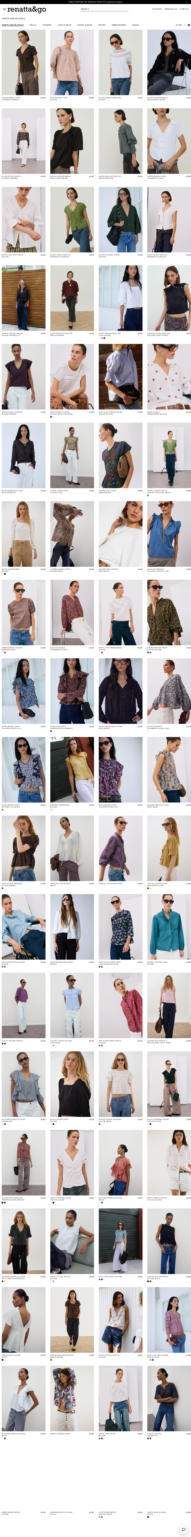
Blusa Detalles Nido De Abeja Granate (61, 334)
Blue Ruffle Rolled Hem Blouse (13, 963)
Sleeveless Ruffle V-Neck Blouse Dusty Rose (159, 1042)
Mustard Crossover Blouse (59, 806)
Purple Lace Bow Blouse (110, 883)
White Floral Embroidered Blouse (157, 413)
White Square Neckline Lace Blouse (110, 334)
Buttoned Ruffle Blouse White (13, 1434)
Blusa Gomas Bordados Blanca (110, 99)
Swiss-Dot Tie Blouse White (60, 884)
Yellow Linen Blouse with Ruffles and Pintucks (157, 884)
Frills (33, 25)
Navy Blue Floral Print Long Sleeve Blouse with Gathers (110, 963)
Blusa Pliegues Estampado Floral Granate (59, 649)
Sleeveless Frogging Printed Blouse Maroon (13, 1199)
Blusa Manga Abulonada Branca (61, 963)
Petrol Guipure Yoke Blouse (157, 963)
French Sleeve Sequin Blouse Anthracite (12, 334)
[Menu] (4, 9)
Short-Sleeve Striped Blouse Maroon (12, 413)
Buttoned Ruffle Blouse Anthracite (13, 1120)
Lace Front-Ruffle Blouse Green (107, 1513)
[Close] (186, 2)
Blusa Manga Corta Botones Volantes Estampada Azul (11, 806)
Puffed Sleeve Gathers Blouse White (110, 1120)
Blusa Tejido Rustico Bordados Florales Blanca (157, 256)
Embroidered (119, 25)
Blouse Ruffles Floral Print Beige (158, 806)
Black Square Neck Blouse (59, 1120)
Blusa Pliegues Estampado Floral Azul (158, 727)
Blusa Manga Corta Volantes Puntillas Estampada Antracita (108, 806)
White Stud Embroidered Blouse (110, 649)
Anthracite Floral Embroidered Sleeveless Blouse (108, 492)
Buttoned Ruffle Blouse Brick (110, 1199)
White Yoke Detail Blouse (107, 1434)
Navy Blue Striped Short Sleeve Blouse (110, 413)
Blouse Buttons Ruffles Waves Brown (62, 1356)
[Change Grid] (189, 25)
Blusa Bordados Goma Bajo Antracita (12, 491)
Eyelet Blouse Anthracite (154, 1434)
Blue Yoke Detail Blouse (110, 1276)
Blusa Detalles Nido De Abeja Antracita (110, 177)
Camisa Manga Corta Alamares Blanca (156, 177)
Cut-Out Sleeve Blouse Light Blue (61, 1042)
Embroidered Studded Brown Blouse (12, 649)
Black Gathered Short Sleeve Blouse (158, 1120)
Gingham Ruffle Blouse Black (61, 1513)
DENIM (135, 25)
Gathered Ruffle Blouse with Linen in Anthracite (13, 1277)
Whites (102, 25)
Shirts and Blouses (13, 25)
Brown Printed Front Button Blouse (157, 649)
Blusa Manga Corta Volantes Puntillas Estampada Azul (11, 727)
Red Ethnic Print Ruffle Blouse (110, 1042)
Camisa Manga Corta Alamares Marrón (11, 99)
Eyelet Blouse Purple (12, 1041)
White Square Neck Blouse (11, 570)
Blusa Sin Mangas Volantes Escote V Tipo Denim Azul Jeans (158, 570)
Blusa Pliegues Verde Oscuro (109, 256)
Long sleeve (64, 25)
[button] (104, 9)
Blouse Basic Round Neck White (108, 570)
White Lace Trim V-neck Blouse (12, 256)
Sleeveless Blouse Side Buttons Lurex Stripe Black (158, 334)
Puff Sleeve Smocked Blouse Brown (12, 884)
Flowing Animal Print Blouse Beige (60, 570)
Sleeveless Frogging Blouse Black (157, 1277)
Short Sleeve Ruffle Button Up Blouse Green (159, 491)
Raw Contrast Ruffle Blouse (109, 1356)
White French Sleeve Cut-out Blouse (157, 1199)
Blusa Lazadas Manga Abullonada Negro (60, 177)
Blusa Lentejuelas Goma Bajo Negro (110, 727)
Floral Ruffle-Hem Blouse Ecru (59, 491)
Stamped (47, 25)
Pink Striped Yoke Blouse (58, 99)
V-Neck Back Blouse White (11, 1356)
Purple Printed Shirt (60, 1434)
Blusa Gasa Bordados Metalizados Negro (157, 99)
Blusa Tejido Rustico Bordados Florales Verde (60, 256)
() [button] (171, 9)
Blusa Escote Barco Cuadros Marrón (11, 177)
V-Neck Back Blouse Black (156, 1513)
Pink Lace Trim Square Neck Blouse (157, 1356)
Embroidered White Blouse (11, 1513)
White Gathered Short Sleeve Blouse (60, 1199)
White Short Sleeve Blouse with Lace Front (61, 413)
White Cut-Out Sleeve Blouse (60, 1277)
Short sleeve (84, 25)
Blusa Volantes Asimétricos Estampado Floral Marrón (61, 727)
